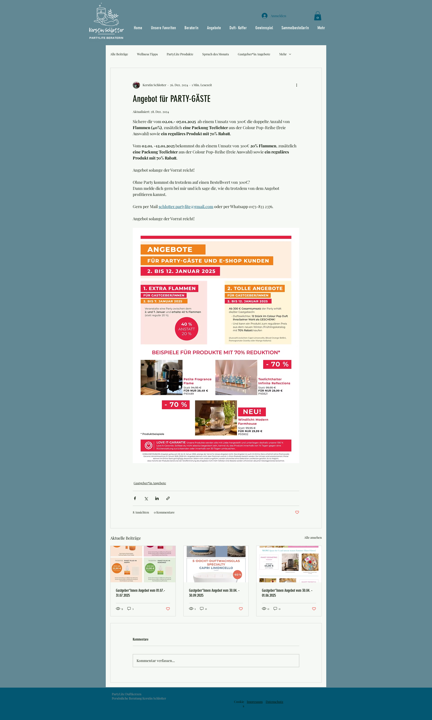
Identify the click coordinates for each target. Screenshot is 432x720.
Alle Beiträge (119, 54)
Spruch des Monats (215, 54)
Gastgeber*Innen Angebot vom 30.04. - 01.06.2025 (287, 593)
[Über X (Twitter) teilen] (146, 498)
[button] (318, 15)
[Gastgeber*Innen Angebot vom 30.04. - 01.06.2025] (289, 564)
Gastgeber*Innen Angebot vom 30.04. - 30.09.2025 (214, 593)
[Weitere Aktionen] (296, 85)
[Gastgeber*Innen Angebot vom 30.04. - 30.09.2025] (216, 564)
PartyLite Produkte (180, 54)
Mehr (283, 54)
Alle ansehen (313, 537)
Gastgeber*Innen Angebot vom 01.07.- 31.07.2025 (140, 593)
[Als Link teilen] (168, 498)
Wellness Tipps (147, 54)
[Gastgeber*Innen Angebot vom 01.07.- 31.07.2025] (143, 564)
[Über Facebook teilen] (135, 498)
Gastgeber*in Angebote (254, 54)
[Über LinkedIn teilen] (157, 498)
